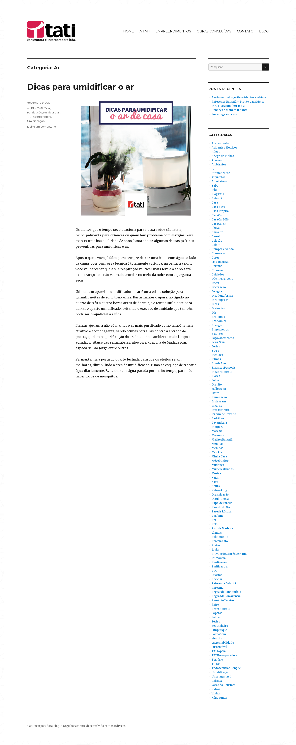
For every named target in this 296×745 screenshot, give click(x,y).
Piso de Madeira (222, 528)
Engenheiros (220, 329)
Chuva (216, 228)
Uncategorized (221, 676)
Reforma (218, 587)
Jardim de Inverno (224, 414)
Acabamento (220, 143)
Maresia (217, 431)
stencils (217, 638)
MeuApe (217, 452)
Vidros (216, 689)
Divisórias (218, 308)
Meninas (217, 444)
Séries (216, 621)
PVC (214, 571)
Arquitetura (219, 181)
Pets (214, 524)
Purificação (34, 112)
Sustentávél (219, 647)
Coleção (217, 240)
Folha (215, 380)
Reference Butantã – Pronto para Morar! (238, 101)
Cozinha (217, 266)
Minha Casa (219, 456)
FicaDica (217, 355)
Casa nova (218, 207)
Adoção (216, 160)
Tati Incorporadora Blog (43, 726)
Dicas (215, 304)
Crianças (217, 270)
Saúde (216, 617)
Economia (218, 317)
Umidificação (36, 121)
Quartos (217, 575)
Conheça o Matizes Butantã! (230, 110)
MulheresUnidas (223, 469)
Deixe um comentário (41, 126)
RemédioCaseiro (223, 600)
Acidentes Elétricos (224, 147)
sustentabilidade (223, 642)
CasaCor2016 (220, 219)
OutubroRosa (220, 499)
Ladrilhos (218, 418)
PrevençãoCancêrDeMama (229, 554)
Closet (216, 236)
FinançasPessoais (224, 367)
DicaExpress (220, 300)
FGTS (215, 350)
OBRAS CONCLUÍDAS (214, 31)
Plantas (217, 532)
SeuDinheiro (220, 626)
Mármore (218, 435)
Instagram (219, 401)
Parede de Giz (221, 507)
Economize (219, 321)
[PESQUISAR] (265, 67)
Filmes (216, 359)
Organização (220, 494)
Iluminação (219, 397)
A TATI (145, 31)
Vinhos (216, 693)
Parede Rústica (222, 511)
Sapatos (217, 613)
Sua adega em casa (224, 114)
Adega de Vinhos (223, 156)
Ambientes (219, 164)
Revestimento (221, 609)
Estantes (217, 334)
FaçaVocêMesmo (223, 338)
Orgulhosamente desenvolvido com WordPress (94, 726)
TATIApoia (219, 651)
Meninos (217, 448)
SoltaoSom (219, 634)
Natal (215, 477)
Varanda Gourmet (223, 685)
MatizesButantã (222, 439)
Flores (216, 376)
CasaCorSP (219, 223)
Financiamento (222, 372)
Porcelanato (220, 541)
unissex (217, 681)
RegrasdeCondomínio (226, 592)
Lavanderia (219, 422)
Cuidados (218, 274)
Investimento (221, 410)
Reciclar (217, 579)
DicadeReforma (222, 295)
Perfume (218, 515)
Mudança (218, 465)
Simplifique (219, 630)
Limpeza (218, 427)
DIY (214, 312)
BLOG (264, 31)
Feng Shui (218, 342)
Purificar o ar (51, 112)
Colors (216, 245)
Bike (214, 190)
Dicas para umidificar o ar (80, 87)
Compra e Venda (223, 249)
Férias (216, 346)
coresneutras (220, 262)
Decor (215, 283)
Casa (47, 108)
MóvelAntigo (220, 460)
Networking (219, 490)
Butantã (217, 198)
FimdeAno (219, 363)
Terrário (217, 659)
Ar (28, 108)
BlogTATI (37, 108)
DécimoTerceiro (222, 279)
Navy (215, 482)
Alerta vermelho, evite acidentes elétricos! (239, 97)
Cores (215, 257)
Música (216, 473)
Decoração (219, 287)
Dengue (217, 291)
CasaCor (217, 215)
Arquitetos (218, 177)
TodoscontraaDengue (226, 668)
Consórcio (218, 253)
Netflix (216, 486)
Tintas (216, 664)
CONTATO (245, 31)
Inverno (217, 405)
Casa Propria (220, 211)
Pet (214, 520)
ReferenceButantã (224, 583)
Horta (215, 393)
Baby (215, 185)
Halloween (219, 389)
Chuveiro (217, 232)
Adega (216, 152)
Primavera (219, 558)
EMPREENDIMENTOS (173, 31)
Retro (215, 604)
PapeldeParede (222, 503)
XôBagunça (219, 697)
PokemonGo (220, 537)
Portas (216, 545)
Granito (217, 384)
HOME (128, 31)
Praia (215, 549)
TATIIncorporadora (39, 116)
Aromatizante (221, 173)
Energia (217, 325)
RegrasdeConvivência (226, 596)
